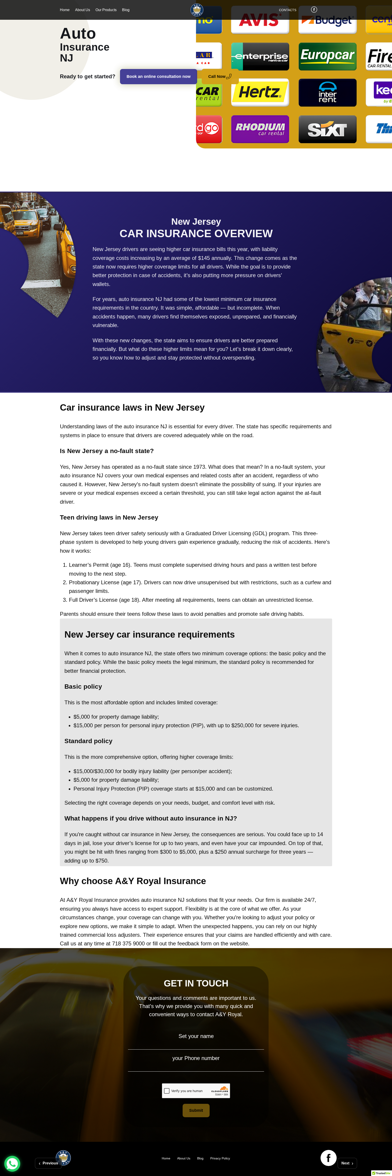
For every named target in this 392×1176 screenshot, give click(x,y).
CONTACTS (287, 10)
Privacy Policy (220, 1158)
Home (65, 10)
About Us (82, 10)
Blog (126, 10)
